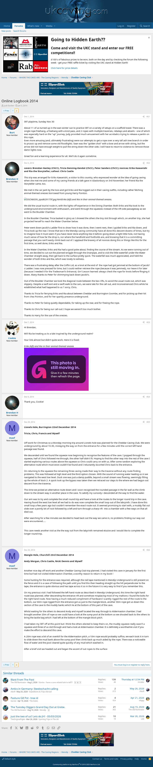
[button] (41, 26)
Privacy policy (126, 758)
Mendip (43, 710)
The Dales (34, 701)
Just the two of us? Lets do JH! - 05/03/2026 (36, 716)
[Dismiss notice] (148, 38)
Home (7, 25)
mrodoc (141, 682)
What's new (33, 25)
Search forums (19, 31)
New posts (6, 31)
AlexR (13, 691)
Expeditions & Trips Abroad (40, 691)
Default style (10, 758)
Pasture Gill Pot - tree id (24, 698)
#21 (148, 116)
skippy (141, 700)
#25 (148, 422)
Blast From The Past (22, 679)
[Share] (144, 116)
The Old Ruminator (18, 682)
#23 (148, 322)
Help (137, 758)
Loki (142, 719)
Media (49, 25)
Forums (18, 25)
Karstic (13, 701)
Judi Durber (9, 105)
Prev (7, 110)
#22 (148, 163)
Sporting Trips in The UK (49, 719)
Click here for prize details (64, 67)
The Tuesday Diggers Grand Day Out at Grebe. (38, 707)
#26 (148, 550)
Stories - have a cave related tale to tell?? (55, 682)
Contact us (97, 758)
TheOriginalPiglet (18, 719)
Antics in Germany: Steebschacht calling (34, 688)
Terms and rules (111, 758)
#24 (148, 397)
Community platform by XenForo (76, 764)
